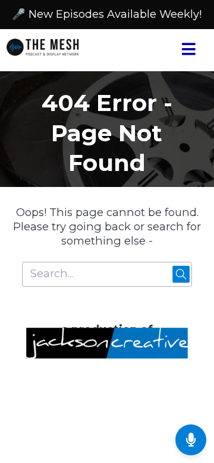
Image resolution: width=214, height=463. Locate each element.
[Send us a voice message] (191, 440)
